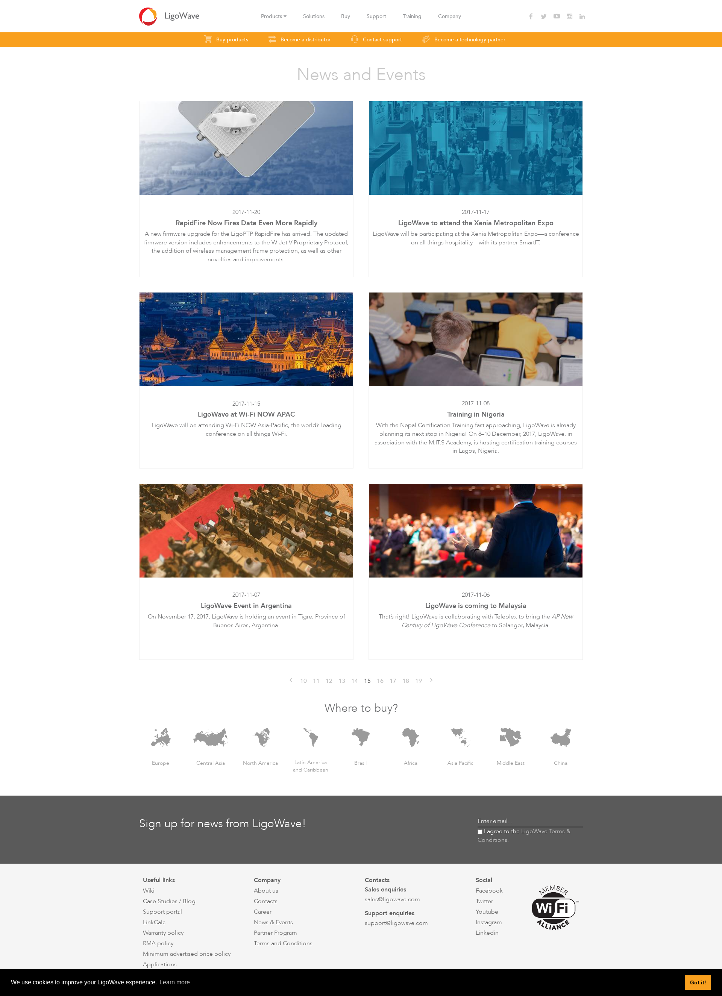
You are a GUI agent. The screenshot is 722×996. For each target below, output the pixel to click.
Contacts (266, 901)
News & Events (273, 922)
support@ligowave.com (396, 923)
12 (329, 681)
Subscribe (567, 821)
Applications (160, 964)
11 (316, 681)
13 (341, 681)
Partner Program (275, 933)
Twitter (484, 901)
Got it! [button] (698, 982)
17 (393, 681)
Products (272, 16)
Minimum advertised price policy (187, 954)
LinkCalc (154, 922)
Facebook (489, 891)
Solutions (314, 16)
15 (367, 681)
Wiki (149, 891)
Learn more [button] (174, 982)
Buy (345, 16)
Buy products (231, 39)
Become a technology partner (469, 39)
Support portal (162, 912)
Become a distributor (305, 39)
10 (303, 681)
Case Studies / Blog (169, 901)
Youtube (487, 912)
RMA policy (158, 943)
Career (263, 912)
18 (405, 681)
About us (266, 891)
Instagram (489, 922)
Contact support (381, 39)
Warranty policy (163, 933)
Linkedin (487, 933)
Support (376, 16)
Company (449, 16)
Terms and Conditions (283, 943)
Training (412, 16)
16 (380, 681)
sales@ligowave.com (392, 899)
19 (418, 681)
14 (354, 681)
